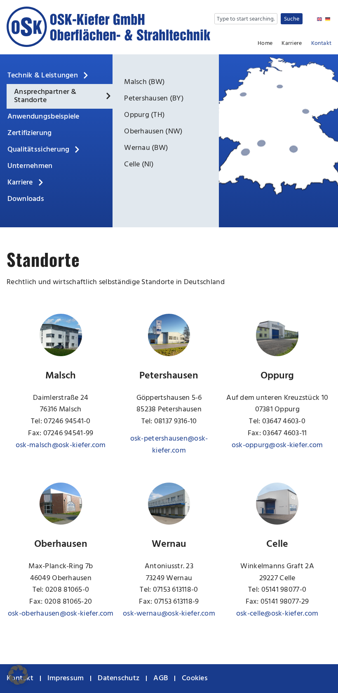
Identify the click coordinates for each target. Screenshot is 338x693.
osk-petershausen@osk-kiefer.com (169, 445)
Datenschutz (118, 678)
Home (265, 44)
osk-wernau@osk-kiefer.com (169, 614)
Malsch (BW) (144, 82)
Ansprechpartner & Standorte (45, 96)
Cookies (195, 678)
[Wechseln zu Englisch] (319, 20)
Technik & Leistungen (42, 76)
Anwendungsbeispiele (43, 117)
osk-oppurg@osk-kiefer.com (277, 445)
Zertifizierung (29, 133)
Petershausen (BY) (154, 99)
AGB (160, 678)
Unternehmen (30, 166)
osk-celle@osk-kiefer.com (277, 614)
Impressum (65, 678)
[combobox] (245, 18)
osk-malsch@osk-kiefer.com (61, 445)
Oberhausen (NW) (153, 132)
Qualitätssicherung (38, 150)
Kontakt (321, 44)
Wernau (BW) (146, 148)
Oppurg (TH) (144, 115)
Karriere (292, 44)
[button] (18, 675)
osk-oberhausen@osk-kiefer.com (61, 614)
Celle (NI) (139, 164)
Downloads (25, 199)
